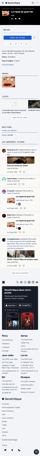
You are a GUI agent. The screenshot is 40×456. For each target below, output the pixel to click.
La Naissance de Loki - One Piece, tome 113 (10, 388)
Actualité (5, 351)
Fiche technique (8, 65)
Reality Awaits (26, 389)
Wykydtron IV (12, 150)
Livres (24, 355)
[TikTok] (29, 283)
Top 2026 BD (7, 381)
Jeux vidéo (8, 355)
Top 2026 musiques (28, 381)
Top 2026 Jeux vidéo (10, 359)
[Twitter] (17, 283)
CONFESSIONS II (27, 385)
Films (12, 8)
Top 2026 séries (27, 340)
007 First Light (7, 362)
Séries (24, 336)
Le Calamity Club (27, 362)
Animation (18, 8)
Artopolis (10, 191)
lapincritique (12, 179)
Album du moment (27, 392)
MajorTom (11, 215)
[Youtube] (37, 283)
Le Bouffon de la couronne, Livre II (27, 366)
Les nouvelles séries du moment (29, 350)
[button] (37, 2)
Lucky (23, 346)
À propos (5, 404)
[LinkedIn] (33, 283)
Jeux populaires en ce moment (10, 372)
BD (3, 377)
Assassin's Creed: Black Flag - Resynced (10, 366)
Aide (3, 414)
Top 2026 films (7, 340)
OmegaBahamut (13, 239)
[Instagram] (25, 283)
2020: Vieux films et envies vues (23, 244)
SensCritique (5, 8)
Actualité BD (6, 393)
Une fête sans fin (8, 384)
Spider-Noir (25, 343)
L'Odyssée (5, 347)
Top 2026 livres (26, 359)
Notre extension (8, 411)
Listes (5, 96)
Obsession (6, 344)
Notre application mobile (11, 407)
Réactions (7, 127)
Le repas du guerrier (28, 8)
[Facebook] (21, 283)
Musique (25, 377)
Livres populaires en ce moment (29, 372)
